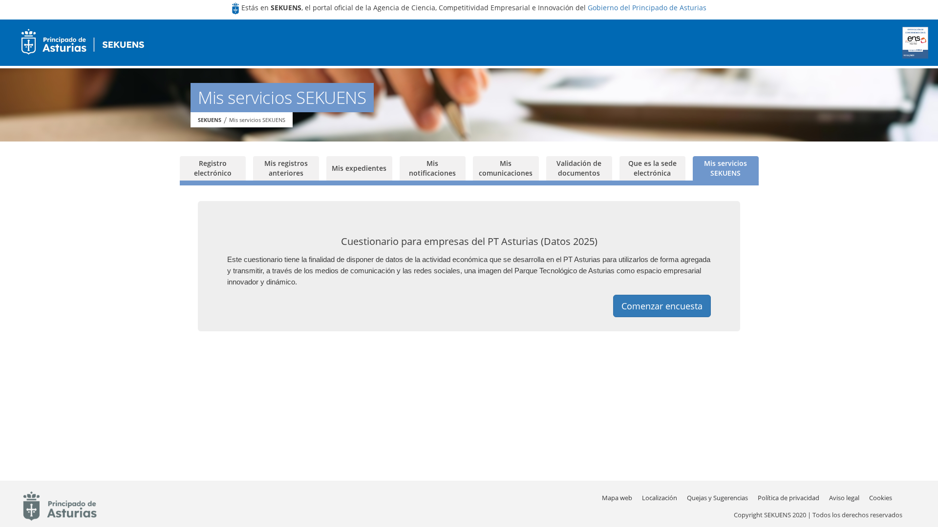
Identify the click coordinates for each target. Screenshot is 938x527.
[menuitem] (659, 498)
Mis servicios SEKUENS (257, 119)
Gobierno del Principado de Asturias (647, 7)
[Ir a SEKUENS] (79, 42)
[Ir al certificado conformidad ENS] (915, 43)
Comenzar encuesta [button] (662, 306)
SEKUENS (209, 119)
